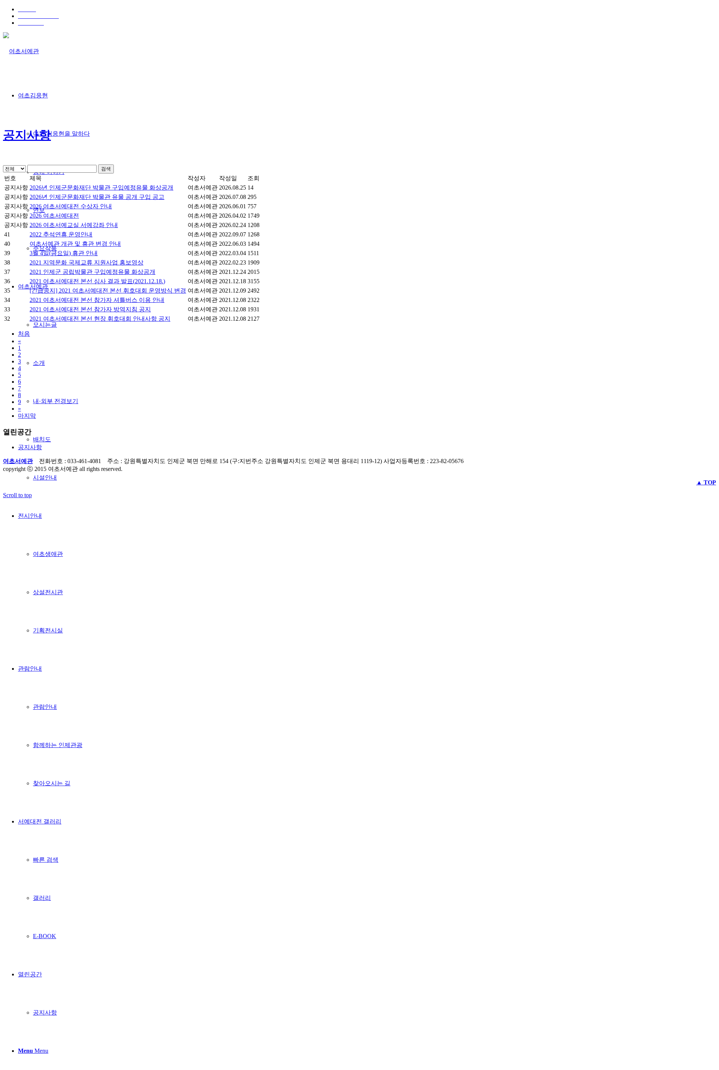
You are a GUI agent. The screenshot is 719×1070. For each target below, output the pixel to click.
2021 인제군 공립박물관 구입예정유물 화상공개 (92, 272)
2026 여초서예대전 (54, 215)
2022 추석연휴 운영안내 (61, 234)
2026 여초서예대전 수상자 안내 (71, 206)
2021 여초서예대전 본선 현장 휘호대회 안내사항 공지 (100, 318)
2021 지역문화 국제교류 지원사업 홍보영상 (86, 262)
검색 (106, 169)
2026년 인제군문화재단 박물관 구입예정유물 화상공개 (101, 187)
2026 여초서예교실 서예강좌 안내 (74, 225)
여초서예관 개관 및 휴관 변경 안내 (75, 244)
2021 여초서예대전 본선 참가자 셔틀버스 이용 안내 (97, 300)
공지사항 (27, 135)
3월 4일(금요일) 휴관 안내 (64, 253)
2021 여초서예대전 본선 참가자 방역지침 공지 (90, 309)
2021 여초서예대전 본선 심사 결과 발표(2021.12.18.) (97, 281)
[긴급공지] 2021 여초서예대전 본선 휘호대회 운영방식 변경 (108, 290)
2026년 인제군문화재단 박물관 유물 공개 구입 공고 (97, 197)
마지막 (27, 415)
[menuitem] (367, 9)
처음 (24, 333)
